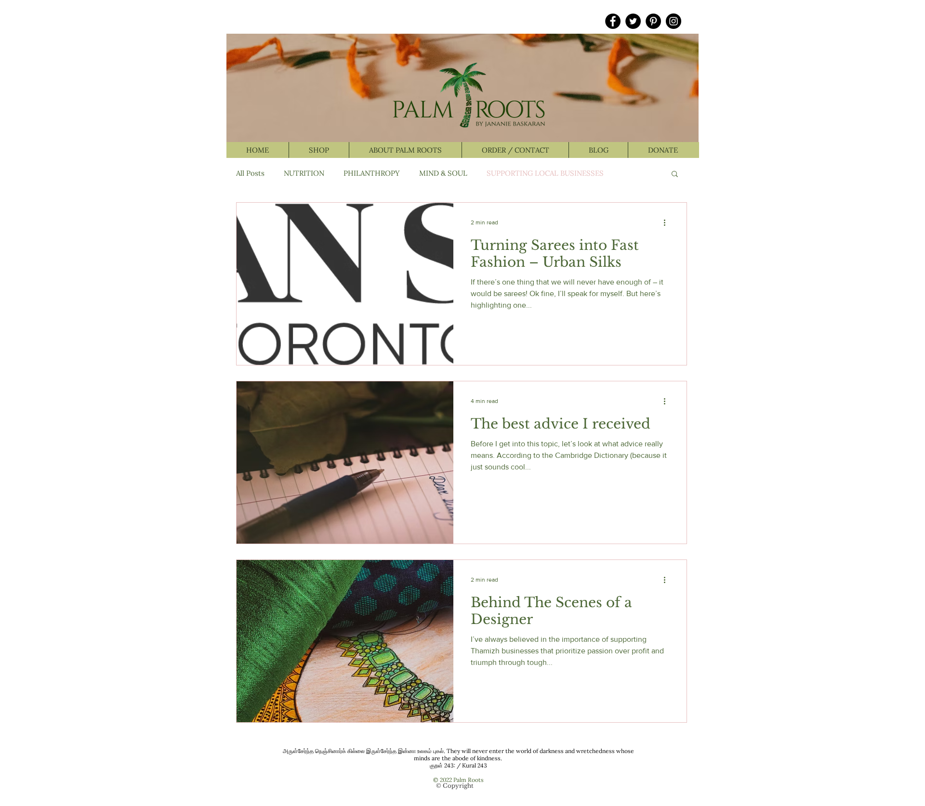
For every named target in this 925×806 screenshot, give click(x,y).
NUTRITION (304, 173)
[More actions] (668, 222)
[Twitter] (633, 21)
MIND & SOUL (443, 173)
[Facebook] (613, 21)
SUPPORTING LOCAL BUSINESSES (545, 173)
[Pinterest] (653, 21)
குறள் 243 (442, 765)
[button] (674, 174)
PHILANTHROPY (372, 173)
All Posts (250, 173)
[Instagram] (673, 21)
